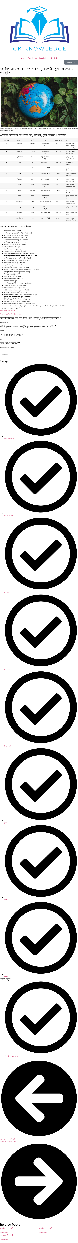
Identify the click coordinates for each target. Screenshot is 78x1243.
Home (22, 58)
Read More (4, 1232)
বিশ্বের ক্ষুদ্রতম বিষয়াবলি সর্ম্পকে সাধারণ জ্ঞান (11, 314)
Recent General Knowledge (37, 58)
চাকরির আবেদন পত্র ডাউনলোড (8, 310)
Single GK (54, 58)
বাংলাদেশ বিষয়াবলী (6, 1228)
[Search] (1, 358)
